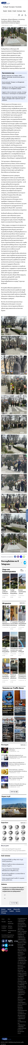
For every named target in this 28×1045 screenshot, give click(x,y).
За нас (3, 919)
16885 (11, 714)
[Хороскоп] (14, 841)
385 (19, 765)
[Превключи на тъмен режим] (25, 15)
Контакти (4, 930)
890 (20, 597)
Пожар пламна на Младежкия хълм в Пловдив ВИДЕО (13, 591)
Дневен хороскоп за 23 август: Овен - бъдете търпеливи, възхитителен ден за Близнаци (16, 778)
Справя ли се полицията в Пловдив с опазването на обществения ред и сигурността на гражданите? (13, 889)
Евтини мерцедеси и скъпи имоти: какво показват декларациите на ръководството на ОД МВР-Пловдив (7, 623)
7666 (12, 682)
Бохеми (18, 911)
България (12, 7)
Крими (10, 11)
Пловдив (5, 7)
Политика (18, 7)
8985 (12, 655)
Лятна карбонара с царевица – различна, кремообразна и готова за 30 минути (18, 771)
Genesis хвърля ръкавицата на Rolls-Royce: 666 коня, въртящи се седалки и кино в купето (17, 764)
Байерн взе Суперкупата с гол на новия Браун (17, 749)
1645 (12, 629)
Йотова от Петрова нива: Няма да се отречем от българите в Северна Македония (17, 785)
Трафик (11, 911)
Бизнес (5, 11)
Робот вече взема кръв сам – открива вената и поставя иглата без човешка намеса (17, 757)
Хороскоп (4, 823)
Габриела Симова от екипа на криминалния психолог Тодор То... (13, 865)
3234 (4, 597)
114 (19, 772)
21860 (24, 714)
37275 (20, 629)
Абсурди (3, 913)
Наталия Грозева (23, 25)
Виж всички (22, 570)
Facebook (15, 557)
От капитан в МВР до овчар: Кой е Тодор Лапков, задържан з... (12, 860)
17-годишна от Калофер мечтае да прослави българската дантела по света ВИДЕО (14, 623)
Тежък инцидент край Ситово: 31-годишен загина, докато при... (13, 879)
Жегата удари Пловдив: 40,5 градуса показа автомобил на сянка (22, 650)
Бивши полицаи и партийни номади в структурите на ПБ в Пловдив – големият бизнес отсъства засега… (8, 730)
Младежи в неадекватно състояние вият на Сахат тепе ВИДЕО (22, 623)
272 (19, 787)
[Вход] (19, 15)
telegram (21, 557)
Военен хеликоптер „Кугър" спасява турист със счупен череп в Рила (22, 591)
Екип (9, 919)
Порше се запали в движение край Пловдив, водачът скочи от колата (13, 676)
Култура (19, 11)
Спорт (14, 11)
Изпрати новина (27, 516)
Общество (16, 909)
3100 (20, 655)
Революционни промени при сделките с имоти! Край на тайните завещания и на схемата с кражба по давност (14, 650)
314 (19, 758)
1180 (19, 780)
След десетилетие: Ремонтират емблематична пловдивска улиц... (10, 869)
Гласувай (13, 903)
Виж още (13, 791)
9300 (12, 597)
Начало (3, 909)
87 (18, 751)
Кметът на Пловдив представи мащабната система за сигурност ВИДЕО (19, 706)
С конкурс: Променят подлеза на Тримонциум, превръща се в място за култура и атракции (6, 676)
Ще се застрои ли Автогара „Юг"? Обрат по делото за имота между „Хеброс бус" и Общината (20, 732)
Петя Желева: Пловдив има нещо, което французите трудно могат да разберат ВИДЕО (7, 706)
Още (24, 11)
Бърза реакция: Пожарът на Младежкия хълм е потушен (5, 591)
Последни (4, 745)
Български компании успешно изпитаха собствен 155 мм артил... (13, 814)
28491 (11, 816)
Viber (18, 557)
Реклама (4, 921)
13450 (24, 740)
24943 (11, 740)
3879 (4, 682)
